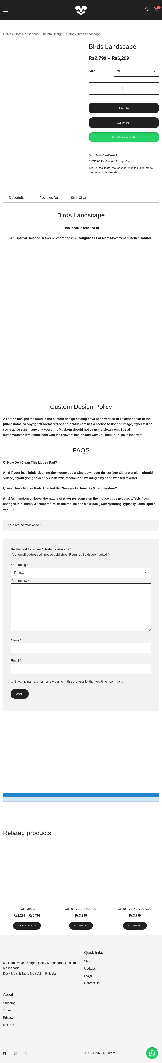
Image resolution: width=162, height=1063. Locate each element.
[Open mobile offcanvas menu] (5, 9)
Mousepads (119, 167)
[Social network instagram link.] (26, 1053)
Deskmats (104, 167)
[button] (124, 137)
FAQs (88, 976)
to (97, 227)
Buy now (124, 108)
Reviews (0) (48, 197)
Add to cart (124, 123)
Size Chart (79, 197)
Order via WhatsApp (126, 137)
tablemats (111, 172)
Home (7, 34)
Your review (20, 580)
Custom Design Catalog (57, 34)
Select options (27, 925)
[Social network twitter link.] (15, 1053)
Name (16, 640)
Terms (7, 1010)
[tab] (18, 197)
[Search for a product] (147, 9)
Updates (90, 968)
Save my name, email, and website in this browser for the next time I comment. (68, 681)
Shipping (9, 1003)
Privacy (8, 1017)
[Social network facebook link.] (4, 1053)
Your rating (19, 565)
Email (16, 660)
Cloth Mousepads (26, 34)
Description (18, 197)
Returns (8, 1024)
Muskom (133, 167)
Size (92, 71)
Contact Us (92, 983)
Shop (87, 961)
